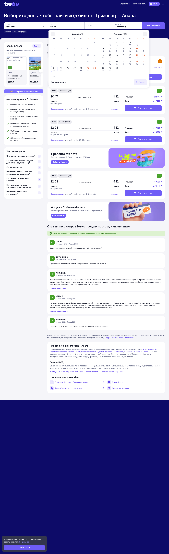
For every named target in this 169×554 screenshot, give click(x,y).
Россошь (146, 352)
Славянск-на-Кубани (133, 352)
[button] (36, 46)
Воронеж (54, 352)
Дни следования (57, 109)
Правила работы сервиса (112, 372)
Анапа (116, 101)
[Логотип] (12, 4)
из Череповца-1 (56, 189)
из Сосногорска (56, 104)
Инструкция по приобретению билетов (66, 372)
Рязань (71, 352)
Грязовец (53, 101)
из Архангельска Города (59, 135)
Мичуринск (99, 352)
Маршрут (114, 109)
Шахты (78, 352)
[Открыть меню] (163, 3)
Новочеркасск (87, 352)
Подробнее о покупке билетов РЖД (120, 338)
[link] (60, 162)
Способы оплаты (92, 372)
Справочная (125, 4)
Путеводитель (139, 4)
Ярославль (63, 352)
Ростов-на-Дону (150, 349)
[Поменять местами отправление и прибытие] (44, 25)
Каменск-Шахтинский (114, 352)
